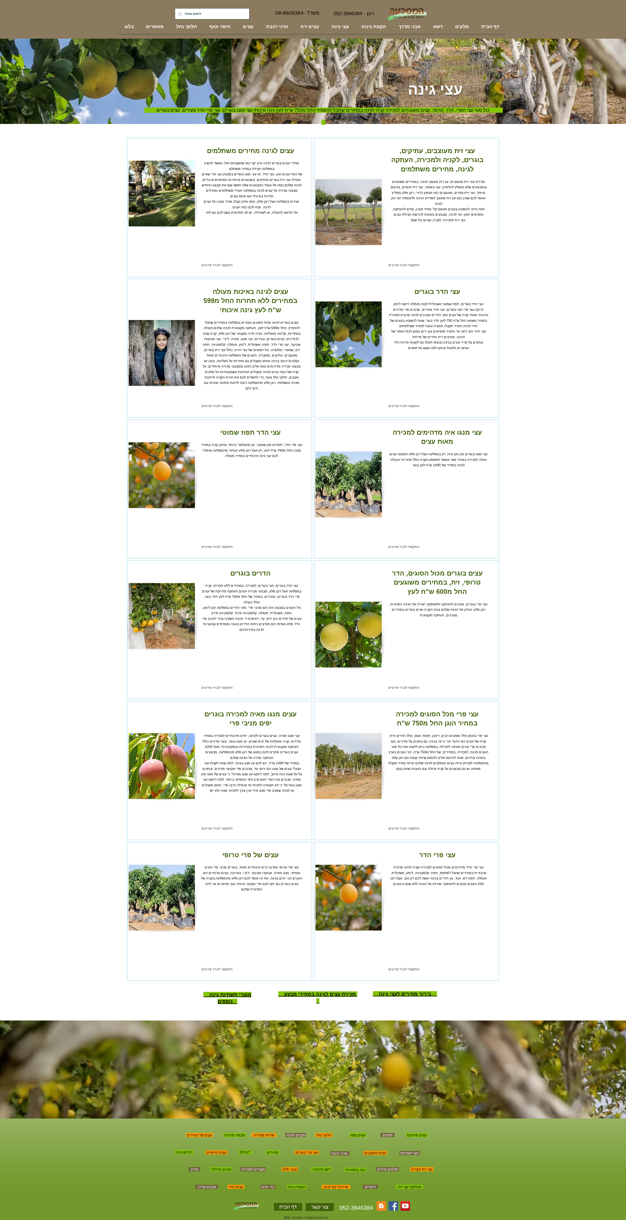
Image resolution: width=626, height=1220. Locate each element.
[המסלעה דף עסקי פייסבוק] (393, 1206)
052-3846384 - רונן (354, 13)
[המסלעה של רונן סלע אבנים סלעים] (405, 1206)
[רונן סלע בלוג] (381, 1206)
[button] (206, 265)
